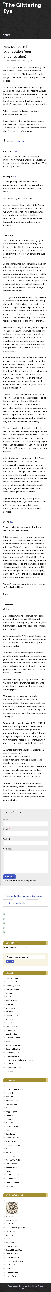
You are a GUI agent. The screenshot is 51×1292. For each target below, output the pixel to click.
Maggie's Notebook (13, 1235)
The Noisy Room (12, 1265)
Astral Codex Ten (12, 982)
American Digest (12, 1100)
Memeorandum (11, 1026)
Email (6, 829)
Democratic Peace (12, 1138)
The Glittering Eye (12, 1257)
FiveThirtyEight (11, 1000)
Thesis (40, 1286)
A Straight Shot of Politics (15, 1089)
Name (7, 819)
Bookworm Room (12, 1220)
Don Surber (10, 993)
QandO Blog (10, 1156)
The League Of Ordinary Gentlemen (19, 1060)
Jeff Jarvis (9, 1012)
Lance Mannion (11, 1023)
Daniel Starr (10, 1130)
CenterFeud (10, 1119)
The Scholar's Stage (13, 1067)
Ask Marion (10, 1216)
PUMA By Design (12, 1246)
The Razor (10, 1268)
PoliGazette (10, 1152)
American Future (12, 1104)
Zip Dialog (9, 1186)
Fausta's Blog (11, 1224)
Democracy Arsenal (13, 985)
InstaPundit (10, 1004)
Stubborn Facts (11, 1167)
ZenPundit (10, 1071)
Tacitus (8, 1171)
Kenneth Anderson (13, 1015)
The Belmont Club (12, 1052)
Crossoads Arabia (12, 1126)
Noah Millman (11, 1141)
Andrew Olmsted (12, 978)
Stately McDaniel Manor (14, 1250)
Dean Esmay (10, 1134)
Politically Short (11, 1242)
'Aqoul (8, 1085)
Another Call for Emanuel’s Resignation (24, 896)
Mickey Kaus (10, 1030)
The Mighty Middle (13, 1175)
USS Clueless (11, 1178)
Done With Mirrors (12, 997)
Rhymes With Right (13, 1160)
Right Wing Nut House (14, 1045)
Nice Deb (9, 1239)
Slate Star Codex (12, 1164)
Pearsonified (26, 1286)
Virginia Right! (11, 1276)
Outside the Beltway (13, 1038)
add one (20, 141)
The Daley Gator (12, 1254)
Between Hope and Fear (15, 1108)
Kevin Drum (10, 1019)
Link (15, 151)
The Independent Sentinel (16, 1261)
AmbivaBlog (10, 1097)
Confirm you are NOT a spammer (20, 880)
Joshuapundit (11, 1231)
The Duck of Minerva (13, 1056)
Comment (7, 848)
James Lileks (10, 1008)
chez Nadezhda (11, 1123)
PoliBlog (9, 1149)
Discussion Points (16, 903)
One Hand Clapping (13, 1145)
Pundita (9, 1041)
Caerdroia (9, 1115)
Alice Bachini (10, 1093)
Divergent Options (13, 989)
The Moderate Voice (13, 1064)
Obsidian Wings (12, 1034)
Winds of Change (12, 1182)
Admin (25, 1289)
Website (7, 839)
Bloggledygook (11, 1111)
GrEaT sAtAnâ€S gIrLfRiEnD (16, 1227)
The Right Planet (12, 1272)
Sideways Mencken (13, 1049)
